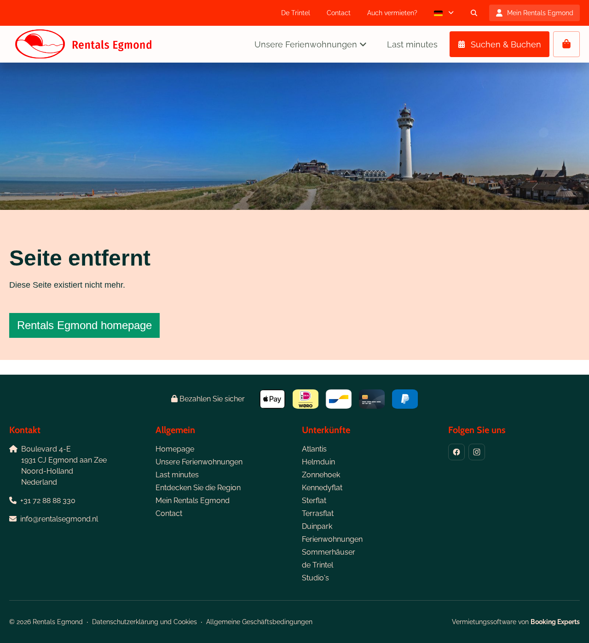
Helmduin (318, 462)
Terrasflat (318, 513)
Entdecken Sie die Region (198, 487)
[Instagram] (476, 452)
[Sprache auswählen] (443, 13)
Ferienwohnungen (332, 539)
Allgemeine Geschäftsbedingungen (259, 622)
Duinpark (317, 526)
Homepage (175, 449)
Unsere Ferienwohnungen (199, 462)
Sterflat (314, 500)
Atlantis (314, 449)
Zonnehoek (321, 474)
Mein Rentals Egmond (193, 500)
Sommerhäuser (328, 552)
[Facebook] (456, 452)
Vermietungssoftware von (516, 622)
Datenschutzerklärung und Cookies (144, 622)
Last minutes (177, 474)
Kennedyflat (322, 487)
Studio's (315, 577)
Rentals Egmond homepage (84, 325)
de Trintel (317, 565)
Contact (169, 513)
